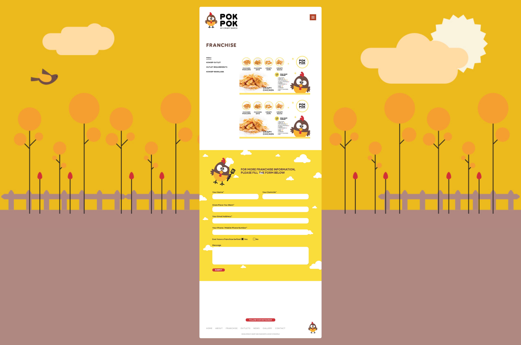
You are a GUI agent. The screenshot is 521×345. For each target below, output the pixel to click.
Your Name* (218, 192)
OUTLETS (245, 328)
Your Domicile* (269, 192)
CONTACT (280, 328)
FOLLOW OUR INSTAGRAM (260, 320)
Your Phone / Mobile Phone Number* (229, 228)
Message (216, 245)
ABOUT (219, 328)
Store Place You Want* (223, 205)
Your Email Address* (222, 216)
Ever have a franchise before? (226, 239)
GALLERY (267, 328)
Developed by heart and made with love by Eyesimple (260, 334)
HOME (209, 328)
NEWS (256, 328)
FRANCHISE (232, 328)
